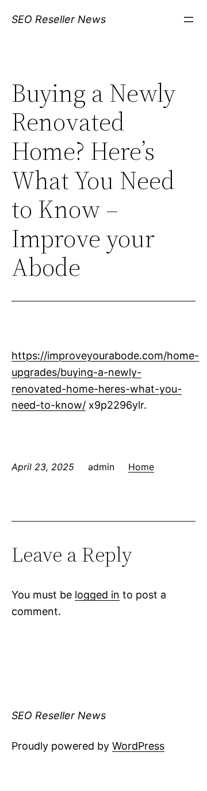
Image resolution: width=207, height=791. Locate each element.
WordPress (138, 746)
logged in (97, 595)
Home (141, 467)
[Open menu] (188, 19)
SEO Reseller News (59, 19)
